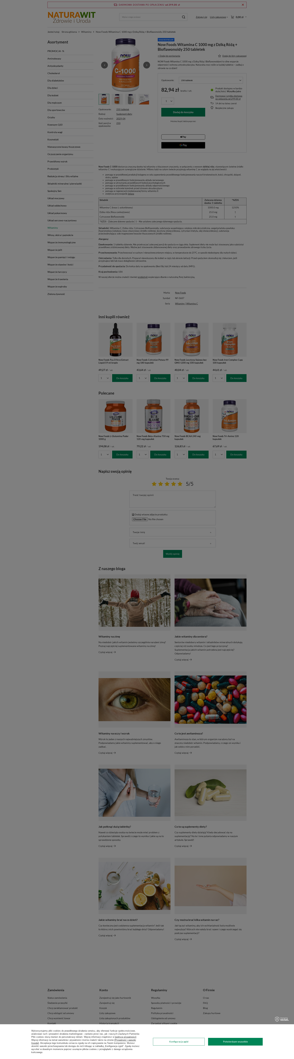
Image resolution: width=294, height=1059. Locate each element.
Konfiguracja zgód (178, 1041)
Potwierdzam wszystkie (235, 1041)
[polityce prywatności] (125, 1037)
